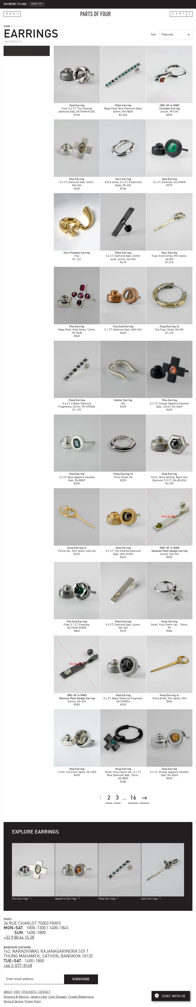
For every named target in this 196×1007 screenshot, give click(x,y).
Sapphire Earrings (65, 899)
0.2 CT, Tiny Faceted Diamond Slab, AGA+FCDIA (123, 551)
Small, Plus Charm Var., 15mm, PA (169, 625)
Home (7, 26)
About (8, 992)
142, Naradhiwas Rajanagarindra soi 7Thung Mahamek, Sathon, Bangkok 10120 (48, 953)
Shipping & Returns (16, 997)
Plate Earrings (106, 899)
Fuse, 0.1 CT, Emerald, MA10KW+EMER (77, 625)
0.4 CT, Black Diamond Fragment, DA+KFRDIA (123, 698)
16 (133, 798)
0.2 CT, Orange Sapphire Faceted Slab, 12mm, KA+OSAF (169, 403)
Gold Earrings (149, 899)
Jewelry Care (38, 997)
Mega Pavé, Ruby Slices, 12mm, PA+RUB (76, 329)
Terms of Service (13, 1001)
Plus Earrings (20, 899)
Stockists (29, 992)
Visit (17, 992)
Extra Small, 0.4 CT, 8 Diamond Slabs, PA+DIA (123, 182)
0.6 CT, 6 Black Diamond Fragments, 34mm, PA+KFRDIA (76, 403)
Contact (44, 992)
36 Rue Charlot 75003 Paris (32, 923)
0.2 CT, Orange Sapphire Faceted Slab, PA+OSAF (169, 772)
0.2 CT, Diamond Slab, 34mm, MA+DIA (123, 625)
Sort (153, 34)
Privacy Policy (33, 1001)
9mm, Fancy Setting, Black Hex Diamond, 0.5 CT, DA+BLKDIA (169, 477)
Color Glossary (57, 997)
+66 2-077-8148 (18, 966)
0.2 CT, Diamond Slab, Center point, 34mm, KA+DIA (123, 256)
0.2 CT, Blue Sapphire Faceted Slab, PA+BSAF (76, 477)
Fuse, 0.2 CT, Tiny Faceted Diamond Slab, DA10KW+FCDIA (77, 108)
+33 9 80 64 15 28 (19, 937)
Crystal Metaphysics (81, 997)
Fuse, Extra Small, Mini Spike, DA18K (169, 256)
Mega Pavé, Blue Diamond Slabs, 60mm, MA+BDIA (123, 108)
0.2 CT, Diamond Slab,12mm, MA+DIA (77, 182)
